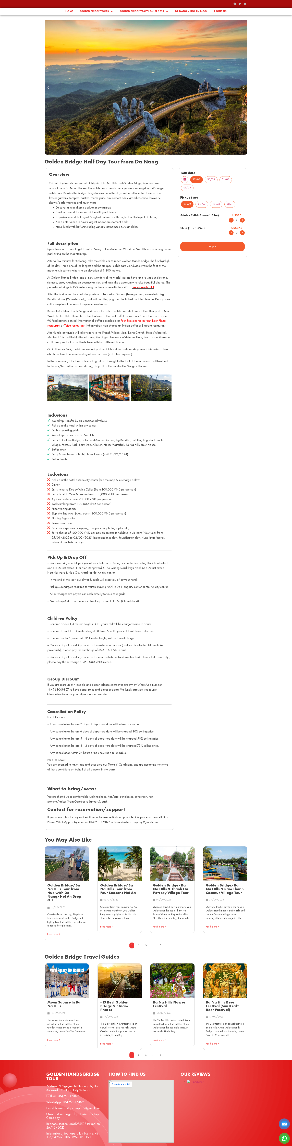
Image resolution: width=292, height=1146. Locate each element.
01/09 (187, 188)
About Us (220, 11)
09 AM (201, 204)
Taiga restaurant (74, 325)
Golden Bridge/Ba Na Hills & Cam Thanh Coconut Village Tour (225, 889)
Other (230, 204)
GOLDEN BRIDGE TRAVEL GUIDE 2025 (142, 11)
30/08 (211, 179)
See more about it (143, 287)
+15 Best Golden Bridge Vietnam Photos (114, 1006)
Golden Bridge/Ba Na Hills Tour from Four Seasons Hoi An (118, 889)
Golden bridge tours (94, 11)
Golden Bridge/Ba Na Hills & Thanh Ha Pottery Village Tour (171, 889)
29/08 (196, 179)
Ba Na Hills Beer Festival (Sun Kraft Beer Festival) (222, 1006)
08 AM (187, 204)
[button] (48, 88)
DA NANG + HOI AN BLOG (191, 11)
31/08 (225, 179)
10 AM (216, 204)
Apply (212, 246)
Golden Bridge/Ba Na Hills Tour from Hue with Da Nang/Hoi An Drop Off (64, 893)
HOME (69, 11)
